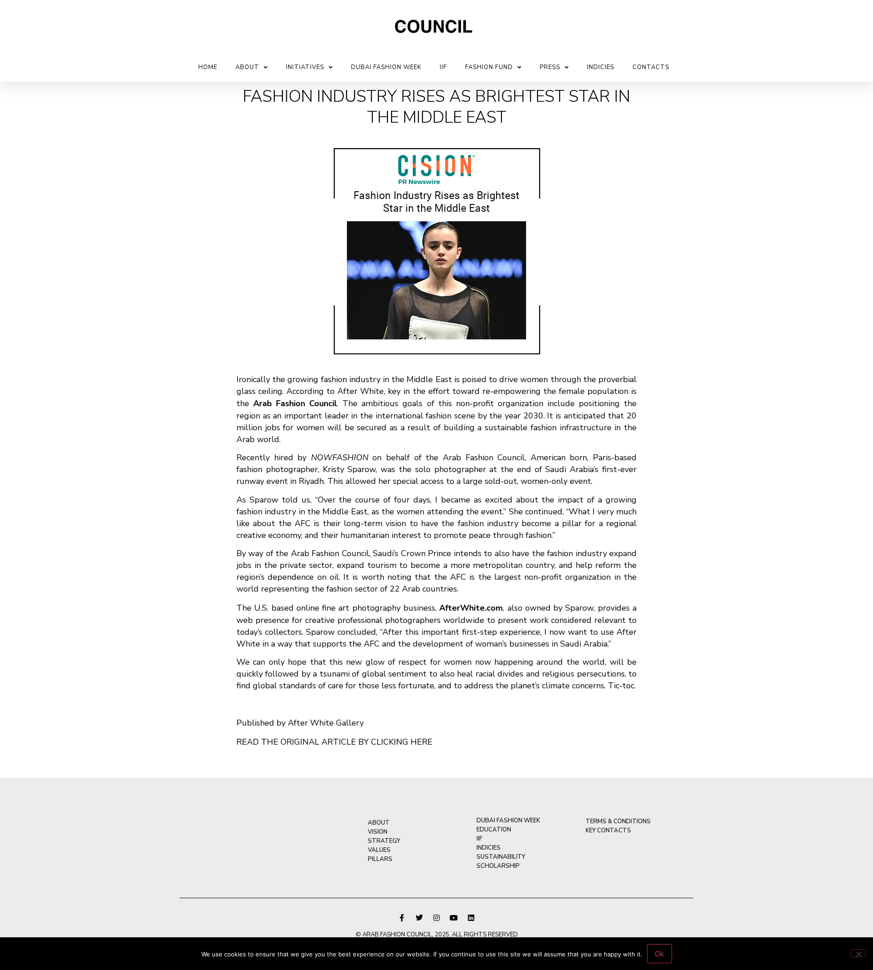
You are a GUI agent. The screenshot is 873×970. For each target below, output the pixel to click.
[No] (858, 953)
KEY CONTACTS (608, 830)
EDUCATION (494, 830)
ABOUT (247, 67)
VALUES (379, 850)
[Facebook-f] (402, 917)
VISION (377, 832)
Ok (659, 953)
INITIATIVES (305, 67)
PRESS (550, 67)
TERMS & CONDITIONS (618, 821)
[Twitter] (419, 917)
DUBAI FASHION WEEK (386, 67)
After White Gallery (326, 722)
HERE (421, 741)
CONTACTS (650, 67)
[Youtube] (453, 917)
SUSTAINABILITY (501, 857)
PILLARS (380, 859)
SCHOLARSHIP (498, 866)
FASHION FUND (489, 67)
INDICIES (600, 67)
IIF (443, 67)
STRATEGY (384, 841)
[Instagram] (436, 917)
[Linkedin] (471, 917)
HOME (207, 67)
